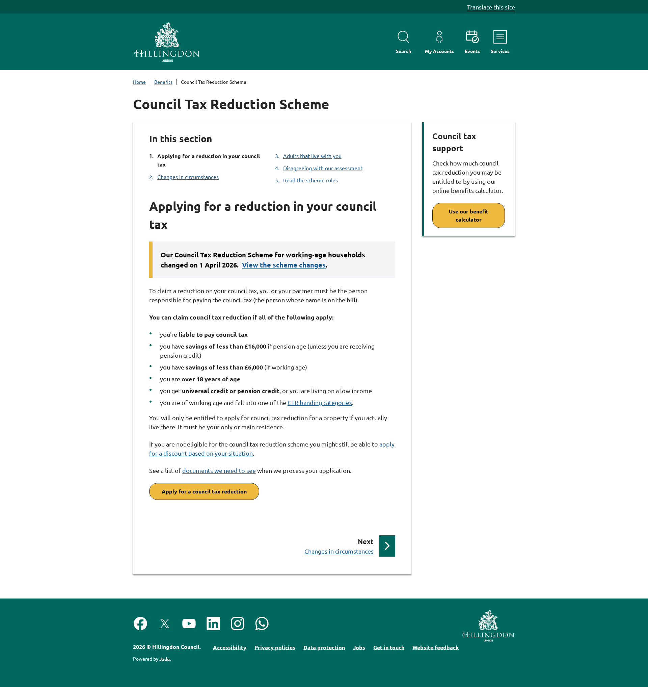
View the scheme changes (284, 264)
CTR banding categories (320, 402)
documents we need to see (219, 470)
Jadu (164, 659)
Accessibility (229, 647)
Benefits (163, 82)
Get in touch (388, 647)
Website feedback (435, 647)
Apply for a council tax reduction (204, 491)
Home (139, 82)
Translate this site (491, 6)
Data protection (324, 647)
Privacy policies (274, 647)
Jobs (359, 647)
